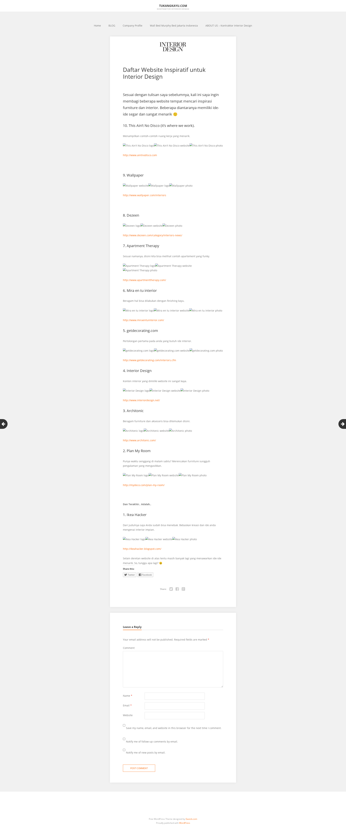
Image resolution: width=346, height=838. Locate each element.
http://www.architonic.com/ (139, 440)
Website (128, 715)
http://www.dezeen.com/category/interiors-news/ (152, 235)
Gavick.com (191, 818)
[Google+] (183, 589)
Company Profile (132, 25)
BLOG (111, 25)
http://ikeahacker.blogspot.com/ (142, 548)
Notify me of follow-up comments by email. (152, 741)
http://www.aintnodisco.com (140, 155)
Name (127, 695)
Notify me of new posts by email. (145, 752)
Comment (129, 648)
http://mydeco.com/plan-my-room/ (144, 485)
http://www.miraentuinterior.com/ (143, 320)
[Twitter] (171, 589)
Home (97, 25)
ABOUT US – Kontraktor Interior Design (228, 25)
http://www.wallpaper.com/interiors (144, 195)
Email (127, 705)
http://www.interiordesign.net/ (141, 400)
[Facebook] (177, 589)
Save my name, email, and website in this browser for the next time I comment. (173, 728)
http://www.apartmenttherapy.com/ (144, 280)
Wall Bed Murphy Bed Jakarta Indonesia (174, 25)
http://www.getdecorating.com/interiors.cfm (149, 360)
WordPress (184, 822)
